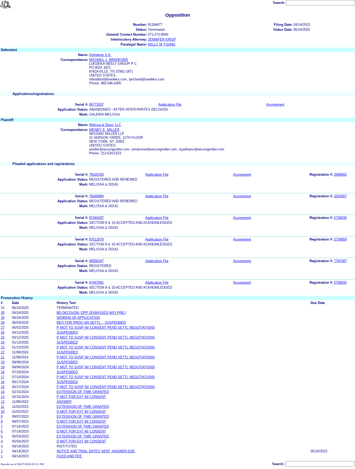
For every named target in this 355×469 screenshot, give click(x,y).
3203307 (340, 196)
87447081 (96, 282)
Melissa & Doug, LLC (105, 125)
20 (2, 362)
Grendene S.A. (100, 55)
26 (2, 332)
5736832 (340, 282)
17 (2, 377)
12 (2, 402)
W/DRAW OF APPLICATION (78, 318)
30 (2, 313)
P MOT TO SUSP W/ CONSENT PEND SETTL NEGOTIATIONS (106, 327)
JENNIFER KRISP (162, 39)
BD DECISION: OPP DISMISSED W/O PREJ (91, 313)
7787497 (340, 261)
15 (2, 387)
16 (2, 382)
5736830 (340, 218)
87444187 (96, 218)
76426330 (96, 174)
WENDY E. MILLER (104, 130)
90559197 (96, 261)
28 (2, 323)
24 (2, 342)
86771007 (96, 104)
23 (2, 347)
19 (2, 367)
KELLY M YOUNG (161, 44)
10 (2, 412)
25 (2, 337)
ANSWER (64, 402)
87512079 (96, 239)
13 (2, 397)
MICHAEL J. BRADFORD (108, 60)
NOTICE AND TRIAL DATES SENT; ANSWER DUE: (96, 451)
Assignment (275, 104)
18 (2, 372)
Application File (169, 104)
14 (2, 392)
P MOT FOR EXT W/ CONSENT (81, 397)
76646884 (96, 196)
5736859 (340, 239)
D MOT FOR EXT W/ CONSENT (81, 412)
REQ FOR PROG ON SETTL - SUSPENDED (91, 323)
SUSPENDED (67, 332)
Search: (279, 3)
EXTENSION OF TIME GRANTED (83, 392)
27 (2, 327)
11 (2, 407)
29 (2, 318)
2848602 (340, 174)
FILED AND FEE (69, 456)
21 (2, 357)
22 (2, 352)
